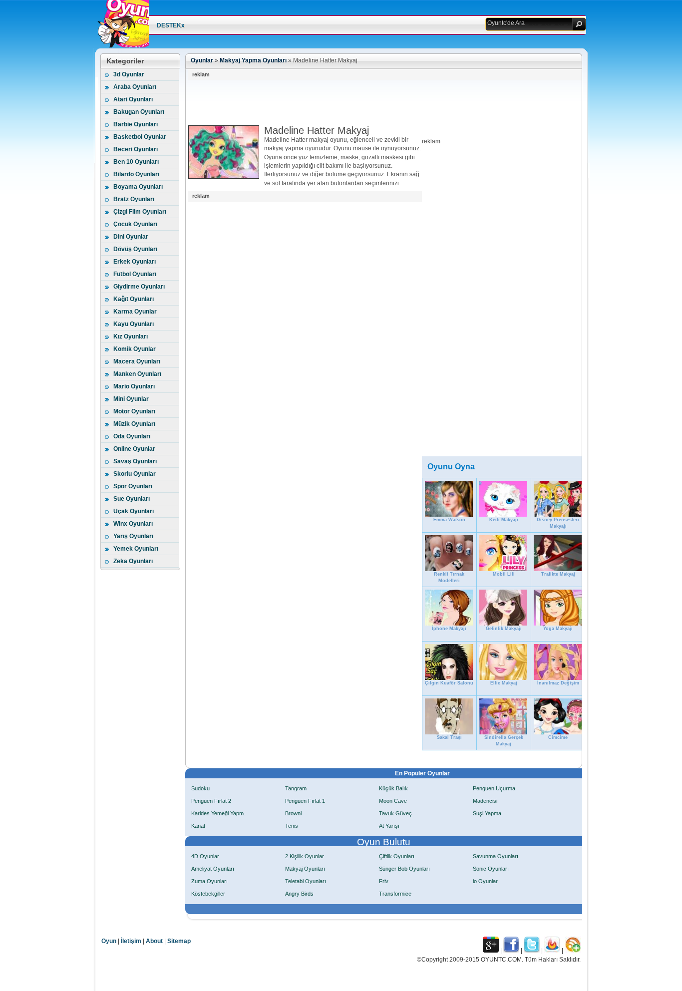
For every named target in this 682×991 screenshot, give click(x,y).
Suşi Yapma (487, 813)
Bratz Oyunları (133, 199)
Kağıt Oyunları (133, 299)
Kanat (198, 826)
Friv (383, 881)
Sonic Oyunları (491, 869)
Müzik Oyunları (134, 423)
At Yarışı (389, 826)
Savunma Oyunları (495, 856)
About (154, 941)
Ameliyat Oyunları (212, 869)
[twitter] (532, 950)
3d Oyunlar (128, 74)
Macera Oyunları (136, 361)
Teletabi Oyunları (305, 881)
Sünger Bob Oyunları (404, 869)
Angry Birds (299, 894)
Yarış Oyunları (133, 536)
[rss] (573, 950)
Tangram (296, 788)
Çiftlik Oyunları (396, 856)
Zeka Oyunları (133, 561)
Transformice (395, 894)
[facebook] (511, 950)
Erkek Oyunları (134, 261)
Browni (293, 813)
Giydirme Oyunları (139, 286)
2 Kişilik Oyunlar (304, 856)
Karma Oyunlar (135, 311)
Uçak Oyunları (133, 511)
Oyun (108, 941)
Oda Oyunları (131, 436)
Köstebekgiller (208, 894)
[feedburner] (552, 950)
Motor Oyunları (134, 411)
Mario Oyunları (134, 386)
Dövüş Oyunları (135, 249)
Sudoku (200, 788)
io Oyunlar (485, 881)
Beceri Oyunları (135, 149)
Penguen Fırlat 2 (211, 801)
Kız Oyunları (130, 336)
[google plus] (491, 950)
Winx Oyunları (133, 523)
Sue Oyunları (131, 498)
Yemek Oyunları (135, 548)
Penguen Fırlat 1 (305, 801)
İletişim (131, 941)
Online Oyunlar (134, 448)
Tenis (291, 826)
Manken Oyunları (137, 373)
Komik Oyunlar (134, 348)
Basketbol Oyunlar (139, 136)
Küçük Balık (393, 788)
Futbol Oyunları (134, 274)
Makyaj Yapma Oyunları (253, 60)
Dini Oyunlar (130, 236)
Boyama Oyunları (138, 186)
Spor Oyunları (132, 486)
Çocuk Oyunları (135, 224)
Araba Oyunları (134, 86)
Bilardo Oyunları (136, 174)
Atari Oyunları (133, 99)
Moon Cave (393, 801)
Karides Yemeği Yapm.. (219, 813)
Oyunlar (202, 60)
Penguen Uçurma (494, 788)
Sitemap (179, 941)
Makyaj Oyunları (305, 869)
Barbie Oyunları (135, 124)
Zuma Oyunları (209, 881)
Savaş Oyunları (135, 461)
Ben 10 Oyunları (136, 161)
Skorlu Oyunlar (134, 473)
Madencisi (485, 801)
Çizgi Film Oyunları (139, 211)
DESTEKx (171, 25)
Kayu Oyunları (133, 324)
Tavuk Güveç (395, 813)
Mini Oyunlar (131, 398)
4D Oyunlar (205, 856)
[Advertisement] (370, 102)
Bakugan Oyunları (138, 111)
